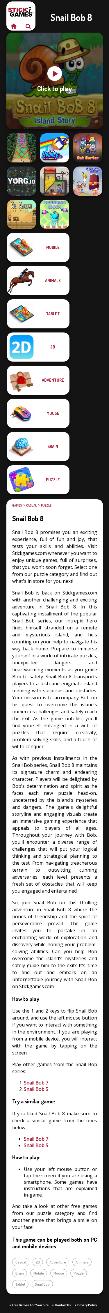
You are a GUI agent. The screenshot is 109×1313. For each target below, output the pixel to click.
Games (17, 505)
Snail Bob (42, 1284)
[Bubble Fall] (21, 147)
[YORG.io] (21, 181)
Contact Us (63, 1305)
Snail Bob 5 (36, 1089)
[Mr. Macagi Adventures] (21, 214)
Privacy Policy (87, 1305)
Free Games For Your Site (30, 1305)
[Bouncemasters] (54, 147)
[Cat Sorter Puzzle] (87, 147)
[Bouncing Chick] (54, 214)
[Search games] (28, 26)
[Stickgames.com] (13, 26)
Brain (19, 1273)
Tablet (20, 1284)
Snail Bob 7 (36, 1083)
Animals (82, 1262)
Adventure (57, 1262)
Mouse (58, 1273)
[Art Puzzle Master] (87, 181)
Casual (31, 505)
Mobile (38, 1273)
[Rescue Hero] (54, 181)
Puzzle (46, 505)
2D (38, 1262)
